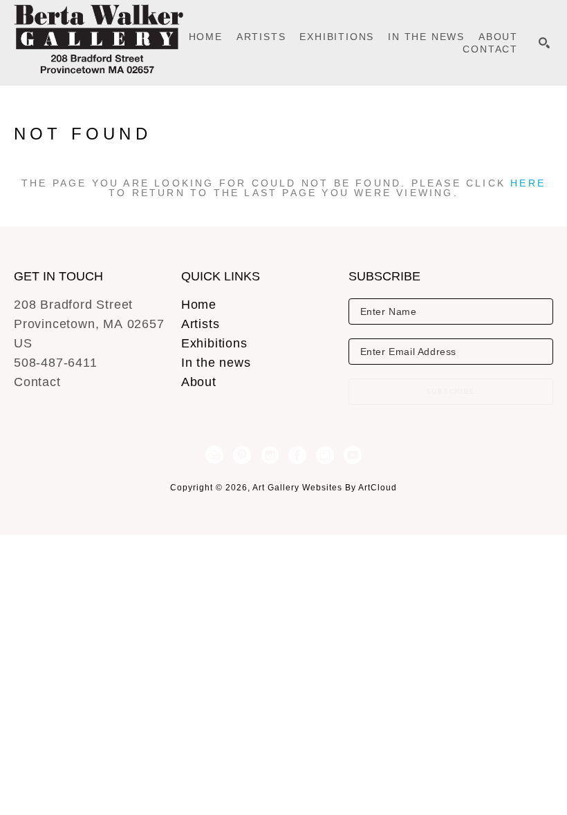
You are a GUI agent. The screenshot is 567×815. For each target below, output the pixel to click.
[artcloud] (214, 455)
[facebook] (297, 455)
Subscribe (451, 391)
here (528, 183)
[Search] (544, 42)
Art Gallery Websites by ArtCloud (324, 487)
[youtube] (353, 455)
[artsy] (325, 455)
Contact (37, 382)
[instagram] (270, 455)
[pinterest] (242, 455)
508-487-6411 (55, 363)
